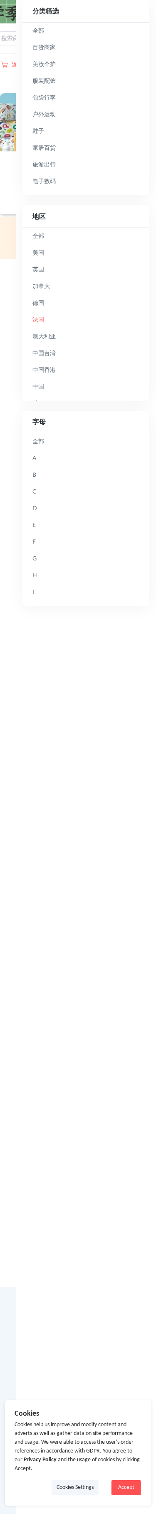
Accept (126, 1487)
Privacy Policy (40, 1460)
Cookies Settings (75, 1487)
